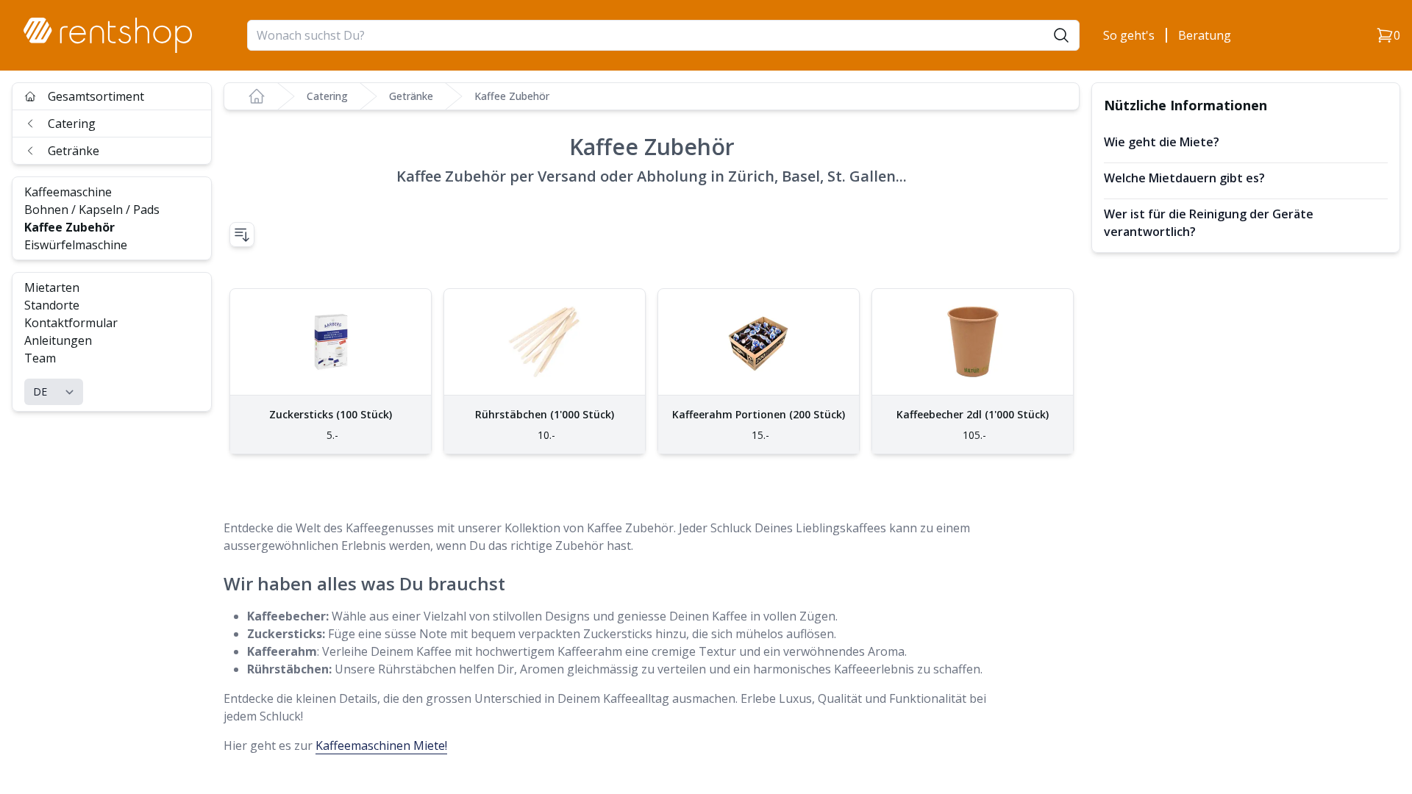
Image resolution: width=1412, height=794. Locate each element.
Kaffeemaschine (68, 192)
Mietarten (51, 287)
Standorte (51, 305)
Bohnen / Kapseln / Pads (92, 209)
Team (40, 358)
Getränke (73, 151)
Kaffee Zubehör (69, 227)
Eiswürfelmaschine (75, 245)
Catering (72, 123)
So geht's (1129, 35)
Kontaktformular (71, 323)
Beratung (1204, 35)
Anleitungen (58, 340)
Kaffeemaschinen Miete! (381, 745)
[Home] (256, 96)
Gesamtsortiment (96, 96)
